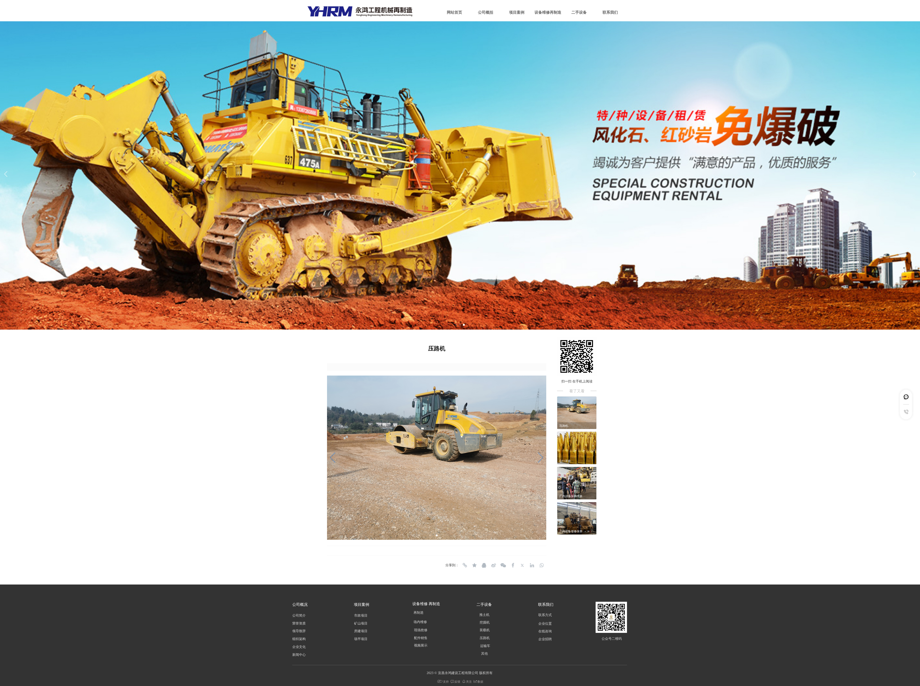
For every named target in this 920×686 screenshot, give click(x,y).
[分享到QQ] (484, 565)
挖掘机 (485, 622)
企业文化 (299, 647)
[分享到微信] (503, 565)
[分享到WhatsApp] (541, 565)
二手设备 (579, 12)
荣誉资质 (299, 623)
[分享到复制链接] (465, 565)
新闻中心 (299, 655)
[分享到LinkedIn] (532, 565)
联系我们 (610, 12)
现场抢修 (420, 630)
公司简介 (299, 615)
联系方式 (545, 615)
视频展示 (420, 645)
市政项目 (361, 615)
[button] (914, 174)
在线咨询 (545, 631)
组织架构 (299, 639)
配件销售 (420, 638)
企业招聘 (545, 639)
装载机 (485, 630)
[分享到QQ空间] (474, 565)
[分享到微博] (493, 565)
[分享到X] (522, 565)
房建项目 (361, 631)
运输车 (485, 646)
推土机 (484, 615)
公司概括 (485, 12)
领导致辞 (299, 631)
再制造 (419, 612)
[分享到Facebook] (513, 565)
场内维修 (420, 622)
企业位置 (545, 623)
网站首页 (454, 12)
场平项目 (361, 639)
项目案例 (516, 12)
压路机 (485, 638)
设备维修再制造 (548, 12)
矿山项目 (361, 623)
